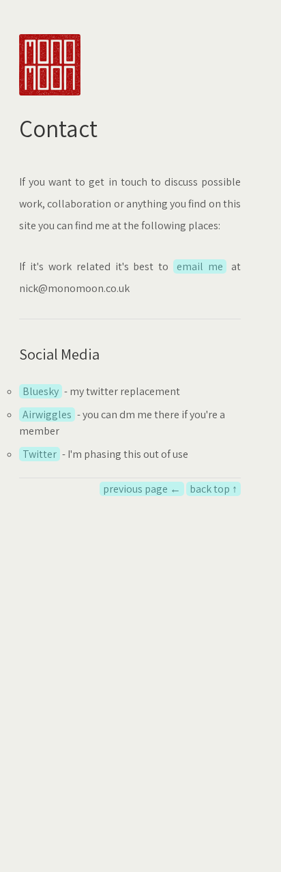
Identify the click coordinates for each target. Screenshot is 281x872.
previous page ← (142, 489)
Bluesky (41, 391)
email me (200, 266)
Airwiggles (47, 414)
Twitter (40, 454)
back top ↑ (213, 489)
